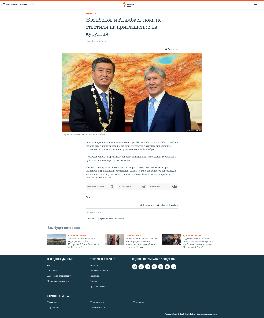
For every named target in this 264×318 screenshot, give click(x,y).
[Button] (171, 49)
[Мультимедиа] (255, 5)
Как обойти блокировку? (59, 276)
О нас (50, 265)
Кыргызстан (53, 308)
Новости (91, 14)
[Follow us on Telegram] (154, 266)
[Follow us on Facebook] (147, 266)
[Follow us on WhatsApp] (160, 266)
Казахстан (52, 302)
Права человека (133, 236)
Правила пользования (58, 281)
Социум (93, 281)
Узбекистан (139, 302)
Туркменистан (97, 308)
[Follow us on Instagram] (141, 266)
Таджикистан (97, 302)
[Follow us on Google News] (167, 266)
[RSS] (173, 266)
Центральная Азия (77, 236)
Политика (94, 276)
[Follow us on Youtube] (134, 266)
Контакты (52, 271)
